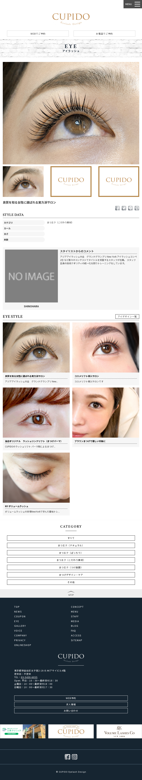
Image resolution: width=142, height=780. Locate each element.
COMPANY (20, 635)
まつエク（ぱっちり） (71, 552)
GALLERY (20, 626)
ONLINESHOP (22, 645)
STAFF (75, 616)
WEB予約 (71, 698)
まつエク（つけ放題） (71, 567)
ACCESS (76, 635)
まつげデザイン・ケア (71, 574)
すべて (71, 537)
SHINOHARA (31, 306)
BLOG (74, 626)
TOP (17, 606)
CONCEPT (77, 606)
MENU (74, 611)
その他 (71, 582)
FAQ (73, 630)
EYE (16, 621)
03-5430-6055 (29, 677)
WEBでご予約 (38, 33)
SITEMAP (76, 640)
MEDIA (75, 621)
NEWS (18, 611)
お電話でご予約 (104, 33)
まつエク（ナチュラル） (71, 545)
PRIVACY (20, 640)
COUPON (20, 616)
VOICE (18, 630)
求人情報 (71, 704)
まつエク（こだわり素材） (71, 559)
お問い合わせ (71, 710)
